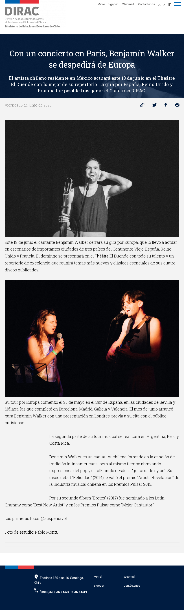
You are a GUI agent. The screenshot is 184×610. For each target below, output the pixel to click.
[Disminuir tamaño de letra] (166, 3)
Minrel (101, 4)
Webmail (128, 4)
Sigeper (113, 4)
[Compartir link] (142, 106)
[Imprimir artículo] (177, 106)
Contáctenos (146, 4)
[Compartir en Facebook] (165, 106)
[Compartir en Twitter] (154, 106)
